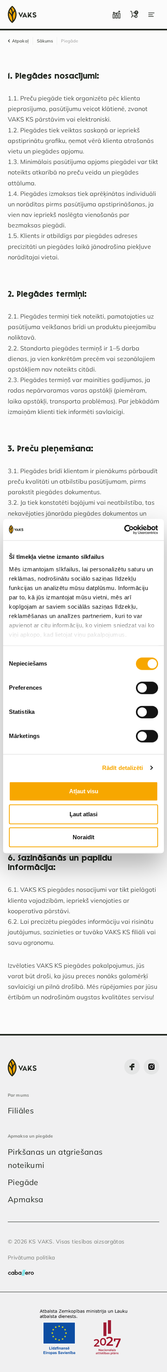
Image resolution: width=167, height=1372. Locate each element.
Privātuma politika (31, 1257)
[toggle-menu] (151, 14)
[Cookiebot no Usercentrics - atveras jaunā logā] (124, 530)
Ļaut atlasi (83, 814)
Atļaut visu (83, 791)
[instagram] (151, 1066)
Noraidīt (83, 837)
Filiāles (21, 1110)
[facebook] (132, 1066)
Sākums (45, 41)
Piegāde (23, 1182)
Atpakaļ (20, 41)
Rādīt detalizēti (122, 767)
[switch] (147, 688)
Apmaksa (25, 1199)
